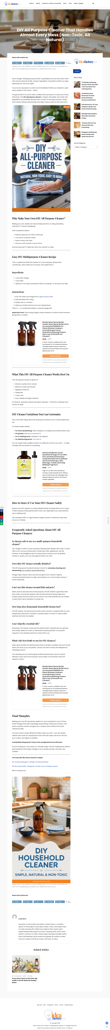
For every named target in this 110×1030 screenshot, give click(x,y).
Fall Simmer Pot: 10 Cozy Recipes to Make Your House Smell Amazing (90, 107)
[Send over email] (1, 523)
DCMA (58, 1028)
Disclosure (53, 1028)
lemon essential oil (34, 434)
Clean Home (18, 976)
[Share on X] (1, 514)
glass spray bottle (46, 297)
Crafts (31, 3)
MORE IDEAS (69, 1005)
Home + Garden (78, 3)
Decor (38, 3)
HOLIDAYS (50, 1005)
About (39, 1028)
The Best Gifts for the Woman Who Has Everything (89, 125)
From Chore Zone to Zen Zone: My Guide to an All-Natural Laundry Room (24, 980)
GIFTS (61, 1005)
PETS (56, 1005)
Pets (70, 3)
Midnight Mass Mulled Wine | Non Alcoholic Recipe (89, 116)
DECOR (39, 1005)
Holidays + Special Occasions (51, 3)
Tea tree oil (37, 439)
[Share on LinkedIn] (1, 520)
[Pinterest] (93, 3)
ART (44, 1005)
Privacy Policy (45, 1028)
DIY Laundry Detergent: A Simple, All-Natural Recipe (30, 762)
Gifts (65, 3)
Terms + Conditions (66, 1028)
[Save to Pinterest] (1, 517)
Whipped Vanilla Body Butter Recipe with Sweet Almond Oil (89, 134)
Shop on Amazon (55, 356)
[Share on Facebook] (1, 510)
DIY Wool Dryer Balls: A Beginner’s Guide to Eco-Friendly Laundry (35, 766)
